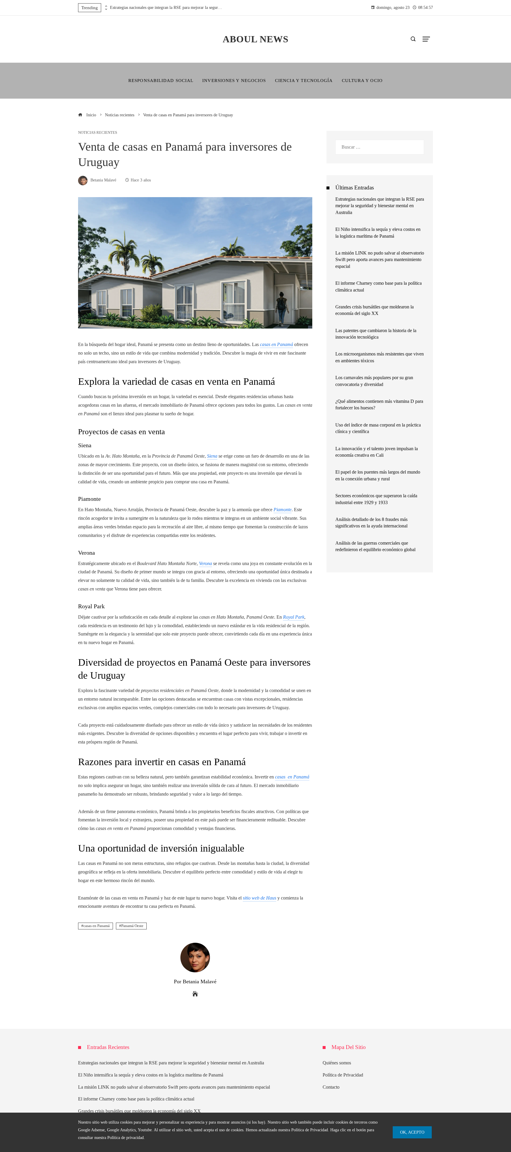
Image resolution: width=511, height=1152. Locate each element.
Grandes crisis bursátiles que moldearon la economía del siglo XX (139, 1111)
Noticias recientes (97, 133)
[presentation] (105, 6)
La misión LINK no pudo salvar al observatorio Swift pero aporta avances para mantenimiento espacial (379, 259)
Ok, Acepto (412, 1132)
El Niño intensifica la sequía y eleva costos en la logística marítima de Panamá (150, 1074)
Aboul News (256, 39)
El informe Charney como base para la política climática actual (136, 1098)
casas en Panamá (96, 926)
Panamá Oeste (132, 926)
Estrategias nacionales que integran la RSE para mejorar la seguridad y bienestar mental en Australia (166, 7)
